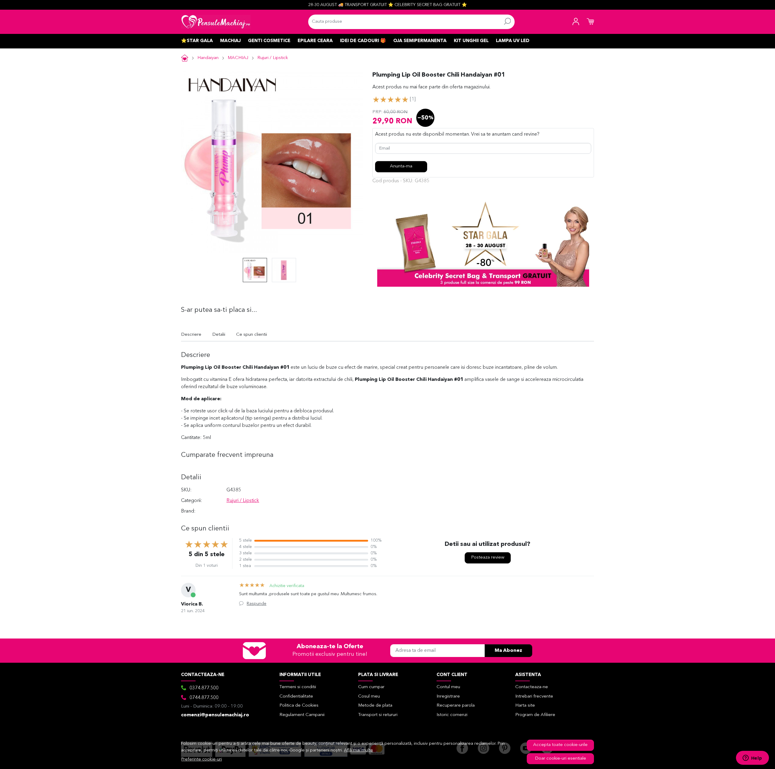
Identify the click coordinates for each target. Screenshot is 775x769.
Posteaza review (487, 557)
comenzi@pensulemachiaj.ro (215, 715)
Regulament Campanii (302, 715)
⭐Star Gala (197, 41)
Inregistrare (448, 696)
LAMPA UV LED (512, 41)
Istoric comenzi (452, 715)
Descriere (191, 334)
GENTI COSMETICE (269, 41)
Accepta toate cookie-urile (560, 745)
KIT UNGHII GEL (471, 41)
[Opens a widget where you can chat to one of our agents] (752, 758)
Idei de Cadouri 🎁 (363, 41)
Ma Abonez (508, 650)
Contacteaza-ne (531, 687)
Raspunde (256, 604)
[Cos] (590, 22)
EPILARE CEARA (315, 41)
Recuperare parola (456, 705)
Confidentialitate (296, 696)
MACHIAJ (230, 41)
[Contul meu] (575, 22)
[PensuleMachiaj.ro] (216, 22)
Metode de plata (375, 705)
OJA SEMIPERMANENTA (420, 41)
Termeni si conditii (297, 687)
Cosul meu (369, 696)
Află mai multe (358, 750)
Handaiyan (208, 58)
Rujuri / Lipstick (272, 58)
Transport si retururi (377, 715)
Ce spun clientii (251, 334)
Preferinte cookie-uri (201, 759)
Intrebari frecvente (534, 696)
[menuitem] (255, 270)
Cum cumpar (371, 687)
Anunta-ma (401, 166)
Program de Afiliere (535, 715)
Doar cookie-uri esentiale (560, 758)
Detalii (218, 334)
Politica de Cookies (298, 705)
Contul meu (448, 687)
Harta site (525, 705)
